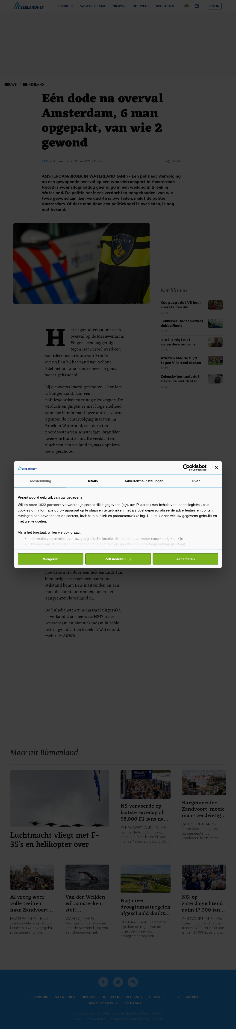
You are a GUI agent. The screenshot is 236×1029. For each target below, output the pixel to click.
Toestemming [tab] (40, 481)
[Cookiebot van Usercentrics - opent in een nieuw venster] (186, 467)
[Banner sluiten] (216, 467)
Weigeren (50, 559)
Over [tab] (196, 481)
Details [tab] (92, 481)
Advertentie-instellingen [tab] (143, 481)
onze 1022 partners (45, 504)
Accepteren (185, 559)
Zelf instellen (115, 559)
